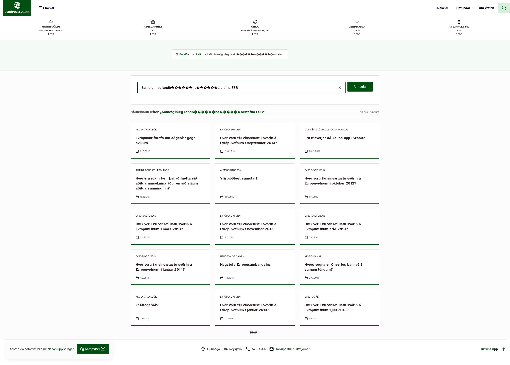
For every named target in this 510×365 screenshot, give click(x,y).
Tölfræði (441, 8)
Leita (362, 87)
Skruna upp (489, 349)
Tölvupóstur (292, 349)
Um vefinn (486, 8)
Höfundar (463, 8)
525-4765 (259, 349)
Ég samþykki (90, 349)
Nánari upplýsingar (61, 349)
